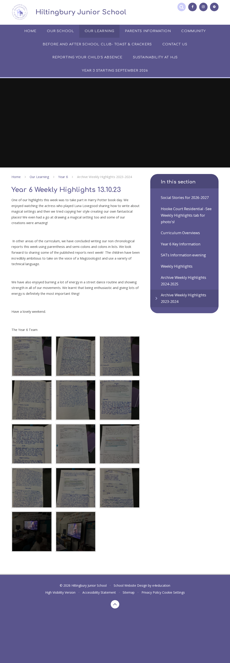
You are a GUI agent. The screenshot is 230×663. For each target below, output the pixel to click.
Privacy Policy (151, 592)
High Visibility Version (60, 592)
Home (16, 176)
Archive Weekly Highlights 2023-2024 (104, 176)
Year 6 (63, 176)
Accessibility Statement (99, 592)
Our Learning (39, 176)
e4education (161, 585)
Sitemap (129, 592)
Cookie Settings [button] (173, 592)
